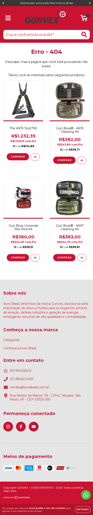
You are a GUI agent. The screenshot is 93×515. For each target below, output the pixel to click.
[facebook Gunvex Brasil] (21, 426)
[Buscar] (84, 35)
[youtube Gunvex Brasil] (33, 426)
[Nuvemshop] (16, 498)
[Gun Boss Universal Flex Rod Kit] (35, 258)
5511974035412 (20, 371)
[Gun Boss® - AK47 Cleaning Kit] (81, 258)
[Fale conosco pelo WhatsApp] (86, 495)
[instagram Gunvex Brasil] (8, 426)
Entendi (83, 509)
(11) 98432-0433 (21, 379)
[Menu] (8, 18)
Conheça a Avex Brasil (19, 348)
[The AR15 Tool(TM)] (35, 157)
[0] (84, 19)
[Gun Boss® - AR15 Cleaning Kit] (81, 160)
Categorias (11, 340)
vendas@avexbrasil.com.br (29, 387)
